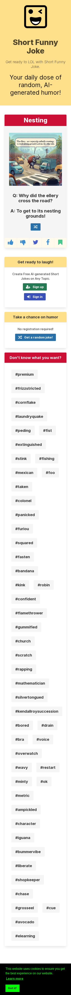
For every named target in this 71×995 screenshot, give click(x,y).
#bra (19, 739)
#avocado (24, 922)
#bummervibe (28, 851)
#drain (47, 725)
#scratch (23, 655)
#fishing (46, 458)
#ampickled (26, 809)
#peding (23, 430)
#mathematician (30, 683)
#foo (50, 472)
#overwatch (26, 753)
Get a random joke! (38, 337)
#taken (21, 486)
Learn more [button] (14, 978)
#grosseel (24, 908)
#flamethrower (29, 613)
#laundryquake (29, 416)
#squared (24, 543)
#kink (20, 585)
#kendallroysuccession (36, 711)
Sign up (38, 287)
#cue (51, 908)
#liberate (23, 866)
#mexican (24, 472)
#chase (22, 894)
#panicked (25, 514)
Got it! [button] (12, 988)
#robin (44, 585)
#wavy (21, 767)
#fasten (22, 557)
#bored (22, 725)
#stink (21, 458)
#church (23, 641)
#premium (24, 374)
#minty (21, 781)
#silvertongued (29, 697)
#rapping (23, 669)
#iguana (22, 837)
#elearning (25, 936)
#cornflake (25, 402)
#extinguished (28, 444)
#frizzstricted (28, 388)
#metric (22, 795)
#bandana (24, 571)
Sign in (38, 297)
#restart (47, 767)
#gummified (26, 627)
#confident (25, 599)
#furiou (22, 529)
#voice (43, 739)
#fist (47, 430)
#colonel (23, 500)
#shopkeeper (27, 880)
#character (25, 823)
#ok (44, 781)
